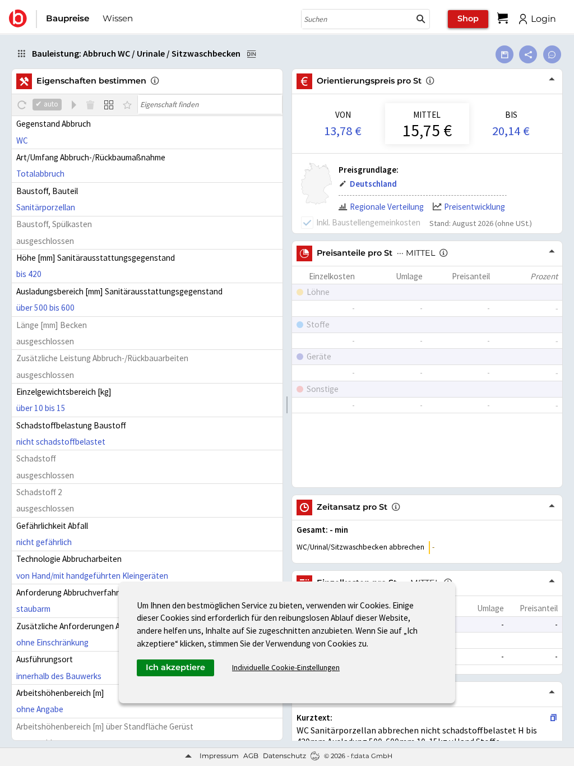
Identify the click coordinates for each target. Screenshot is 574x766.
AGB (250, 755)
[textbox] (210, 104)
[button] (421, 19)
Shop (468, 18)
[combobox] (357, 19)
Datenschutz (284, 755)
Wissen (118, 18)
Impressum (219, 755)
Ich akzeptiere (175, 667)
